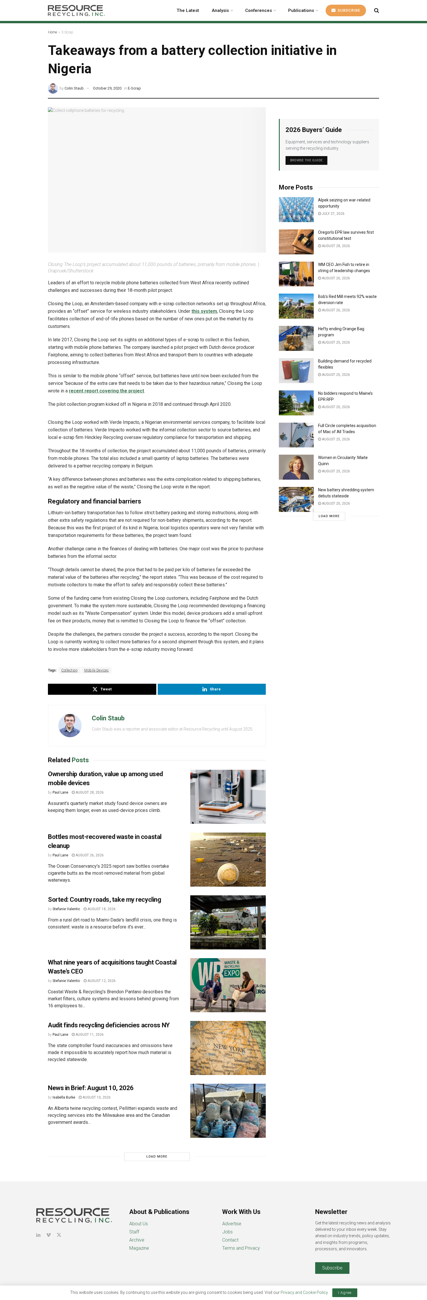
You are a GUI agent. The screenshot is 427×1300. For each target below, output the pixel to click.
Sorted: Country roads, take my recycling (104, 899)
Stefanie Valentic (66, 909)
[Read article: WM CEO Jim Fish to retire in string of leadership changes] (296, 274)
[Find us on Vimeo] (48, 1235)
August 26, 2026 (89, 855)
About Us (138, 1223)
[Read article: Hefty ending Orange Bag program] (296, 338)
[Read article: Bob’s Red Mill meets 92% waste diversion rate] (296, 306)
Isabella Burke (64, 1097)
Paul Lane (60, 792)
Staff (134, 1232)
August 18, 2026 (101, 909)
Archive (136, 1240)
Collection (69, 670)
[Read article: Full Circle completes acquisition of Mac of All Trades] (296, 435)
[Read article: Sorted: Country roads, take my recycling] (228, 922)
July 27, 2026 (333, 214)
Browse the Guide (306, 160)
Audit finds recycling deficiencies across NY (109, 1025)
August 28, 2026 (89, 792)
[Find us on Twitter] (59, 1235)
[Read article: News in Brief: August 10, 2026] (228, 1111)
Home (52, 32)
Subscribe (348, 10)
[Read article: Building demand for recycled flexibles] (296, 370)
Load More (156, 1156)
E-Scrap (67, 32)
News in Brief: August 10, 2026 (91, 1088)
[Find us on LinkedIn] (38, 1235)
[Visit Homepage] (76, 10)
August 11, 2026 (89, 1035)
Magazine (139, 1248)
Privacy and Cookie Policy (304, 1292)
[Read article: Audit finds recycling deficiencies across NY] (228, 1048)
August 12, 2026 (101, 981)
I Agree (344, 1292)
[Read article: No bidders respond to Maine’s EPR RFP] (296, 402)
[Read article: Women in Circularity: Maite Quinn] (296, 467)
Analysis (220, 10)
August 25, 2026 (335, 342)
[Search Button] (376, 10)
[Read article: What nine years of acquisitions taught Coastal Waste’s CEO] (228, 985)
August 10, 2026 (96, 1097)
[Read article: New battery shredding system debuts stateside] (296, 499)
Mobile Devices (96, 670)
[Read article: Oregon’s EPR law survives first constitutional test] (296, 241)
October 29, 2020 (107, 88)
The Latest (188, 10)
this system (204, 311)
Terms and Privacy (241, 1248)
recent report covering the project (106, 391)
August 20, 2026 (335, 407)
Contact (230, 1240)
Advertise (231, 1223)
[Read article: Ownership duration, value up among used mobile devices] (228, 797)
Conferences (258, 10)
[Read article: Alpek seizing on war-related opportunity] (296, 209)
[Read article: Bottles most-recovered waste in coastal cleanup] (228, 860)
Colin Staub (74, 88)
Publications (301, 10)
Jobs (227, 1232)
